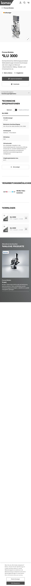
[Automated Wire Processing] (6, 2)
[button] (15, 578)
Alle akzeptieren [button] (15, 583)
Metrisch (9, 110)
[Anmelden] (20, 3)
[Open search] (24, 3)
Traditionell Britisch (23, 110)
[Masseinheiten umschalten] (15, 110)
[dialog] (15, 574)
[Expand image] (28, 39)
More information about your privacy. (14, 575)
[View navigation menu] (28, 3)
